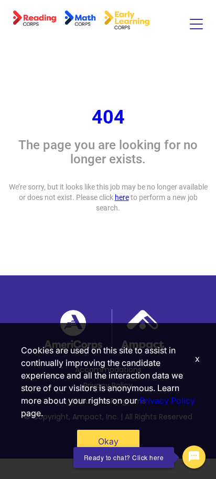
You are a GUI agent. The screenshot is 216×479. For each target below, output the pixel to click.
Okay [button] (108, 441)
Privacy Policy (167, 400)
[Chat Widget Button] (194, 457)
